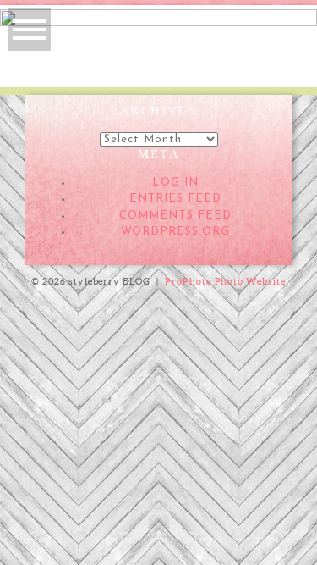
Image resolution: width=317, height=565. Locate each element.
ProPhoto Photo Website (226, 281)
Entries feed (175, 198)
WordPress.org (176, 231)
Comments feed (175, 215)
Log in (175, 182)
